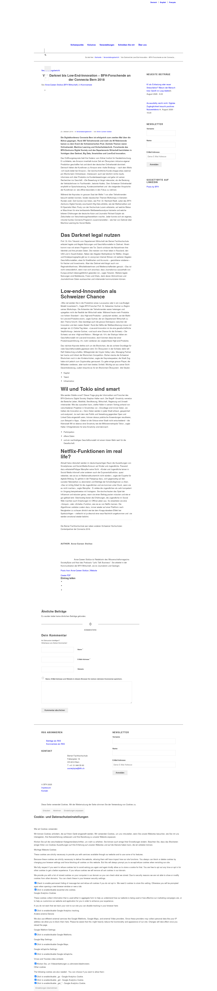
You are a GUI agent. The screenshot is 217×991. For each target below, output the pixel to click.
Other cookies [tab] (40, 967)
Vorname (150, 128)
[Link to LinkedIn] (42, 50)
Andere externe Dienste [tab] (44, 913)
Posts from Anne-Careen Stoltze (74, 570)
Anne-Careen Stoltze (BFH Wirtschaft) (61, 84)
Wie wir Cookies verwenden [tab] (45, 828)
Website (93, 570)
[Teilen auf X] (64, 581)
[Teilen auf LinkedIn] (64, 585)
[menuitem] (154, 2)
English (163, 2)
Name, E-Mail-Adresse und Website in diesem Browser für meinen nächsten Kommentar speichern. (83, 679)
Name (80, 649)
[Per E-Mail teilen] (64, 589)
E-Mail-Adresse (84, 659)
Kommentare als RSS (55, 743)
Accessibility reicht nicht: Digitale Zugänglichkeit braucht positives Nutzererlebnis (161, 106)
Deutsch (153, 2)
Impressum (46, 787)
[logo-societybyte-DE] (108, 22)
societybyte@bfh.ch (75, 768)
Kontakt (44, 790)
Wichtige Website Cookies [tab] (45, 849)
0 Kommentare (85, 84)
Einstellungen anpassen (73, 810)
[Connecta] (86, 111)
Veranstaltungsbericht (84, 131)
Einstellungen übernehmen (46, 988)
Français (172, 2)
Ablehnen (57, 810)
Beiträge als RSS (53, 740)
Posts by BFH (153, 186)
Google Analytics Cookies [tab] (45, 893)
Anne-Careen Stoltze (104, 131)
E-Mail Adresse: (153, 152)
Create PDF (66, 575)
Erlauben (46, 810)
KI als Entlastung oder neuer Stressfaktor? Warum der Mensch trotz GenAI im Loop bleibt (161, 87)
